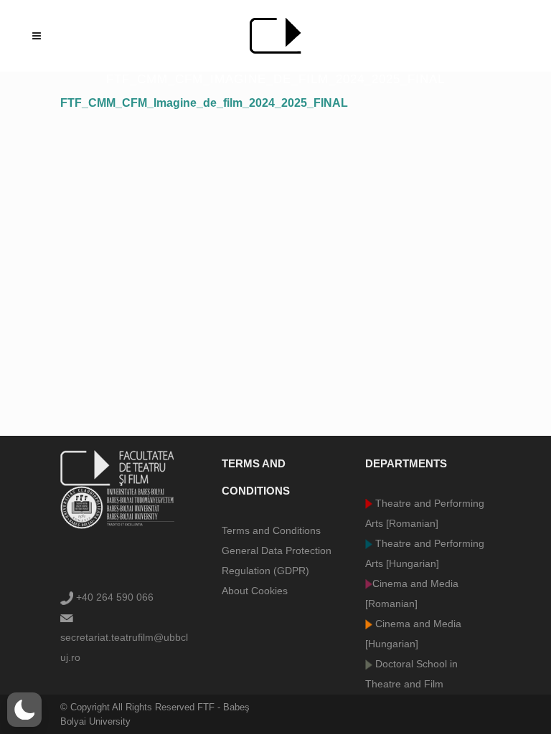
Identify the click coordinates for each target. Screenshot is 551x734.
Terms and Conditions (271, 530)
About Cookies (255, 590)
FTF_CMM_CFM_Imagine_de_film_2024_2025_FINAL (204, 103)
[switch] (24, 709)
